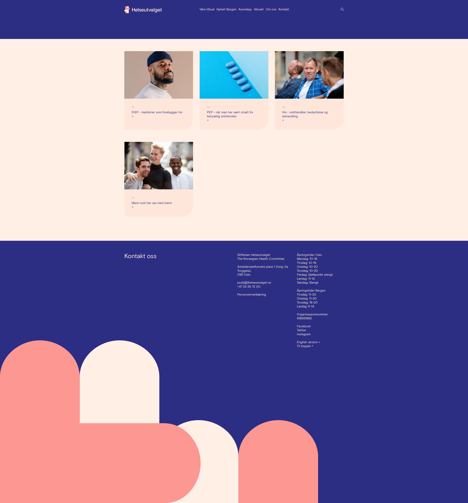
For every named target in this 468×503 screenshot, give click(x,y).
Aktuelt (259, 9)
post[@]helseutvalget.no (254, 282)
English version (308, 342)
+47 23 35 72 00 (248, 286)
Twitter (301, 330)
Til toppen (305, 346)
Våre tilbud (207, 9)
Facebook (304, 326)
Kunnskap (245, 9)
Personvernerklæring (251, 294)
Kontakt (283, 9)
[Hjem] (143, 9)
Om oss (271, 9)
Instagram (304, 334)
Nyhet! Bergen (226, 9)
